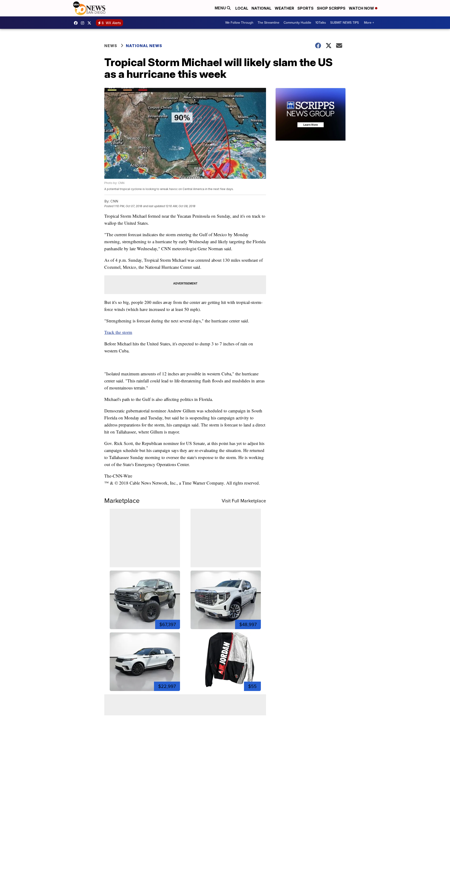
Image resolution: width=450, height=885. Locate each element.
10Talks (320, 22)
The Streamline (268, 22)
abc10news (77, 23)
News (110, 45)
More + (369, 22)
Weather (284, 8)
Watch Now (362, 8)
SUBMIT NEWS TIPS (344, 22)
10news (90, 23)
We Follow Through (239, 22)
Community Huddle (297, 22)
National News (144, 45)
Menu (221, 8)
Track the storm (118, 332)
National (261, 8)
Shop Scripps (331, 8)
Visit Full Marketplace (244, 500)
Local (241, 8)
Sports (305, 8)
